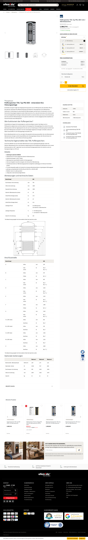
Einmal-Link (67, 76)
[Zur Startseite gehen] (9, 4)
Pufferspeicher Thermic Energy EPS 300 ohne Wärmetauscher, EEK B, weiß (34, 423)
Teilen (83, 76)
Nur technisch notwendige (72, 538)
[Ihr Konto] (77, 5)
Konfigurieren (82, 538)
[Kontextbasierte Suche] (20, 5)
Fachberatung (48, 499)
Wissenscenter (27, 495)
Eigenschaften (67, 105)
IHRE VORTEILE (49, 483)
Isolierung (64, 37)
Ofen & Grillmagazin (28, 493)
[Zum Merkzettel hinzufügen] (57, 16)
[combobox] (39, 5)
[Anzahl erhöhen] (66, 82)
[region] (31, 37)
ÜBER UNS (69, 483)
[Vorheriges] (5, 33)
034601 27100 (19, 1)
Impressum (60, 532)
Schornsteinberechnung (50, 497)
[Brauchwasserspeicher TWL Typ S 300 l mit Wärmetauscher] (73, 411)
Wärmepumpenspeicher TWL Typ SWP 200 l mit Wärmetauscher (53, 422)
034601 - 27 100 (10, 485)
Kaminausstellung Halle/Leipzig (75, 485)
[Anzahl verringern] (61, 82)
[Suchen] (57, 5)
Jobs (67, 493)
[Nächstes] (57, 33)
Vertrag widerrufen (10, 498)
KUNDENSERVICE (29, 483)
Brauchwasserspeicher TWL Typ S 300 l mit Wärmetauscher (73, 422)
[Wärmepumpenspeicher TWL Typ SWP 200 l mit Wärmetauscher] (54, 411)
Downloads (67, 123)
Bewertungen (10, 386)
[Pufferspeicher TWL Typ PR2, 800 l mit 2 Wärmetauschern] (31, 32)
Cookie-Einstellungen (82, 532)
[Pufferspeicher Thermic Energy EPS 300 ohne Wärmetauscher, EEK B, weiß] (34, 411)
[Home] (3, 12)
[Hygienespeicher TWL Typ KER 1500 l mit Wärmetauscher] (15, 411)
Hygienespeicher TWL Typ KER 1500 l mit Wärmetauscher (13, 422)
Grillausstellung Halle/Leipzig (74, 487)
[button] (9, 55)
